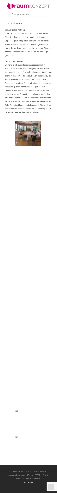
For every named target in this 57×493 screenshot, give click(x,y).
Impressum (28, 482)
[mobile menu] (53, 5)
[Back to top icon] (51, 487)
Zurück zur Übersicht (13, 23)
